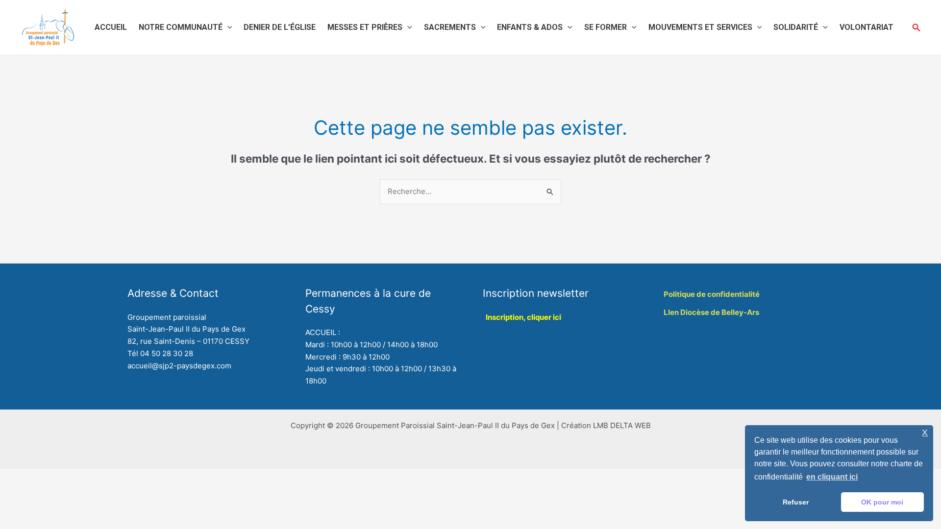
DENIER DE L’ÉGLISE (280, 27)
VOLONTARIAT (866, 27)
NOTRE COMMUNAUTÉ (181, 27)
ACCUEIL (111, 27)
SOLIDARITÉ (795, 27)
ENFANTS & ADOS (530, 27)
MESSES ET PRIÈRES (364, 27)
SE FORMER (605, 27)
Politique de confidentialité (712, 294)
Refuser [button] (796, 502)
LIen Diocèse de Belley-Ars (711, 312)
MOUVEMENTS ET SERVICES (700, 27)
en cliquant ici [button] (832, 477)
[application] (227, 27)
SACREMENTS (450, 27)
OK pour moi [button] (882, 502)
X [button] (925, 433)
